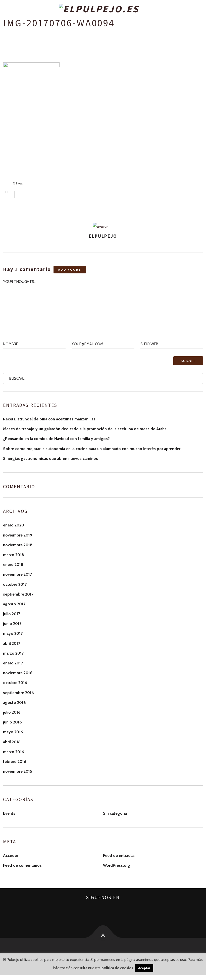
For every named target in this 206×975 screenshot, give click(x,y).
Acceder (10, 855)
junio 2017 (12, 623)
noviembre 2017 (17, 574)
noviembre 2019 (17, 535)
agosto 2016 (14, 702)
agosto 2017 (14, 604)
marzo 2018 (13, 554)
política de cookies (117, 968)
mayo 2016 (13, 731)
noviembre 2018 (17, 545)
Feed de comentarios (22, 865)
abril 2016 (12, 742)
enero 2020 (13, 525)
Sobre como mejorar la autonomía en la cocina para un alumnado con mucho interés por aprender (91, 448)
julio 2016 (12, 712)
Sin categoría (115, 813)
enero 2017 (13, 663)
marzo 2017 (13, 653)
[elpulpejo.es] (103, 9)
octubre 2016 (15, 682)
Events (9, 813)
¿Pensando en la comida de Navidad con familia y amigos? (56, 438)
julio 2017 (11, 613)
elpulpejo (103, 236)
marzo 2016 (13, 751)
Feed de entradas (119, 855)
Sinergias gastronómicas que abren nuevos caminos (50, 458)
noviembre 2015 (17, 771)
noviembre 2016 (17, 672)
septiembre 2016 (18, 692)
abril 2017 (11, 643)
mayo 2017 (13, 633)
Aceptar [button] (144, 968)
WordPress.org (116, 865)
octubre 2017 (15, 584)
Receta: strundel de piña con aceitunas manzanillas (49, 419)
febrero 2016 (14, 761)
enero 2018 (13, 564)
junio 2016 (12, 722)
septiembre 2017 (18, 594)
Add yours (69, 269)
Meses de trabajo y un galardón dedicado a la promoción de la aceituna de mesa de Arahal (85, 428)
